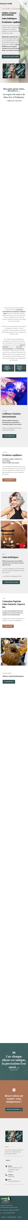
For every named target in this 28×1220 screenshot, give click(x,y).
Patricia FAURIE (6, 3)
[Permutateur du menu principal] (25, 3)
